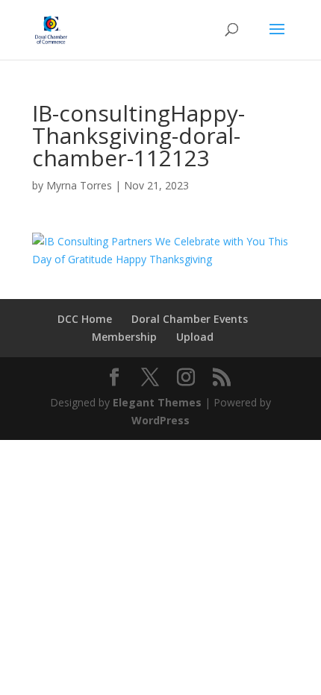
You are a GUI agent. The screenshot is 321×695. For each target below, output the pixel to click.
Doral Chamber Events (189, 319)
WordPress (160, 420)
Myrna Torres (79, 185)
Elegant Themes (157, 402)
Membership (124, 337)
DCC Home (84, 319)
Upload (195, 337)
